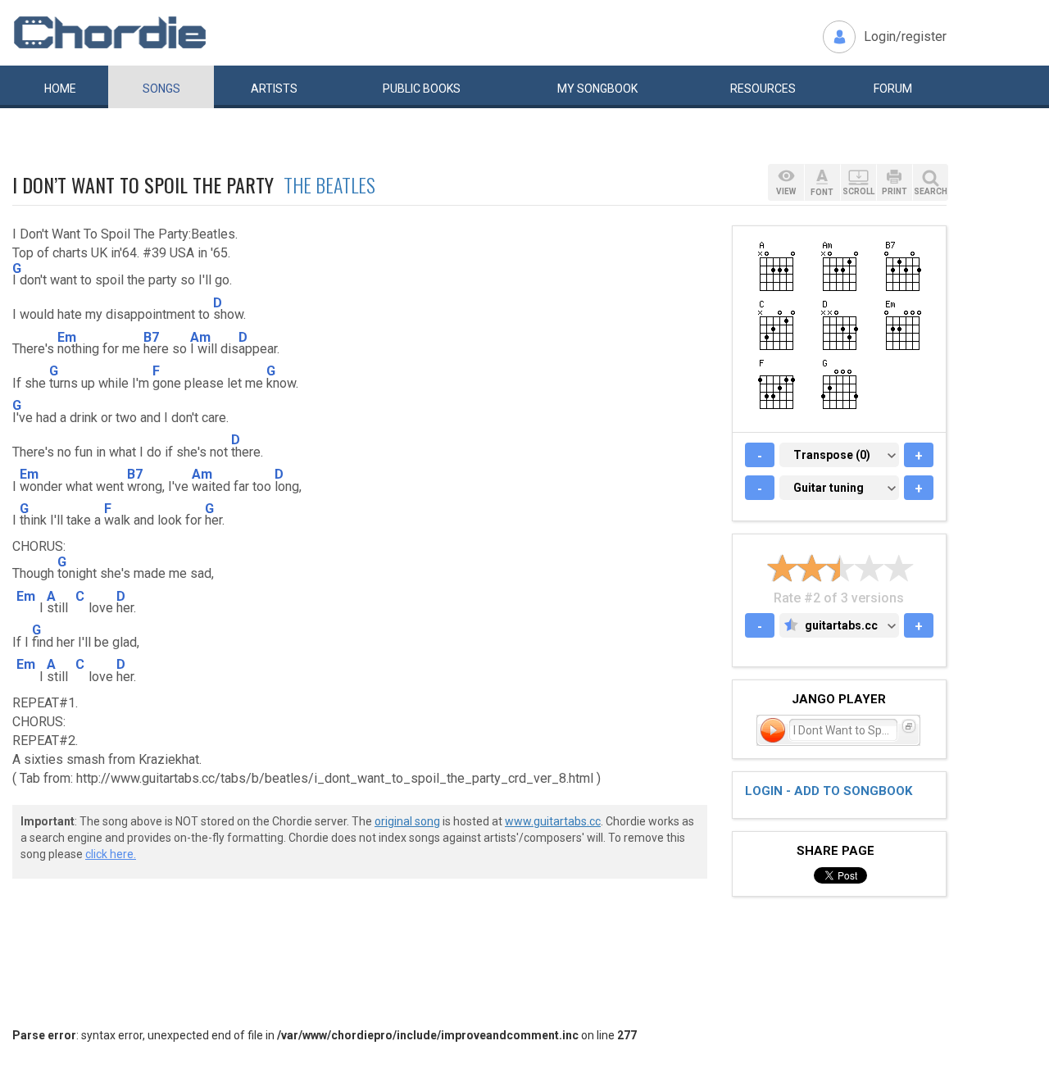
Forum (893, 88)
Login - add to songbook (828, 791)
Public (422, 88)
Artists (274, 88)
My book (597, 88)
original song (407, 821)
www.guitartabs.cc (553, 821)
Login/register (905, 36)
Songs (161, 88)
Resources (763, 88)
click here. (110, 854)
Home (60, 88)
